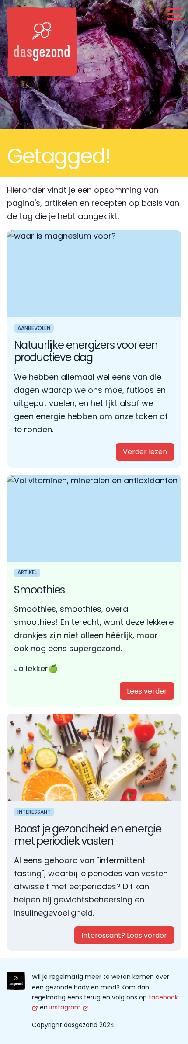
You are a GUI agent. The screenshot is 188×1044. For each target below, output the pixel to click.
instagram (65, 1007)
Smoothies (39, 590)
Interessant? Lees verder (124, 935)
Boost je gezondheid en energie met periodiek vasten (87, 835)
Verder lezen (145, 452)
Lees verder (147, 691)
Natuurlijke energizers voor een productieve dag (86, 351)
